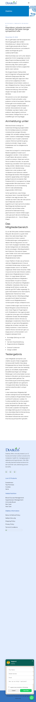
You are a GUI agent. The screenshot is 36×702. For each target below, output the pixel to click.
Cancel (13, 690)
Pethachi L (10, 23)
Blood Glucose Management (14, 498)
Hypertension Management (14, 500)
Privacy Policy (9, 524)
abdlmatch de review (21, 23)
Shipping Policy (10, 521)
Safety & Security (10, 518)
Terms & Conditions (11, 527)
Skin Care (8, 504)
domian (25, 242)
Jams (7, 489)
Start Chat (25, 690)
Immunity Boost (10, 502)
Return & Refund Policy (12, 515)
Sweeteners (9, 482)
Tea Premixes (9, 485)
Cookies (7, 487)
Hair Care (8, 506)
